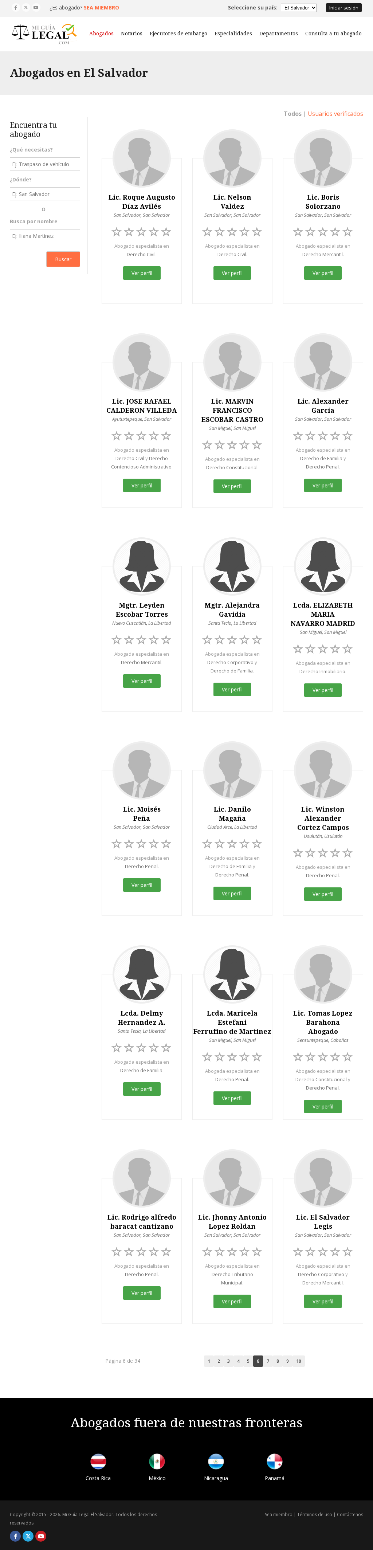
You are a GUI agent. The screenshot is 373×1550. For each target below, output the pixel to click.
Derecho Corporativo (230, 662)
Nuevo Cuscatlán (129, 623)
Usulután (313, 836)
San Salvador (127, 215)
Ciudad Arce (219, 827)
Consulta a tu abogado (333, 33)
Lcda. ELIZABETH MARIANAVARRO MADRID (323, 614)
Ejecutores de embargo (178, 33)
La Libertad (159, 623)
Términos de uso (314, 1514)
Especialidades (233, 33)
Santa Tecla (219, 623)
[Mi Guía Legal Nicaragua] (216, 1462)
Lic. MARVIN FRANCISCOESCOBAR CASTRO (232, 410)
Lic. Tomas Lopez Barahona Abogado (323, 1022)
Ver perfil (141, 273)
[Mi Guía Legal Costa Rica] (98, 1462)
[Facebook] (16, 7)
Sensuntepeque (312, 1040)
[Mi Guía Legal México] (157, 1462)
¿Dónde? (21, 179)
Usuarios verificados (335, 114)
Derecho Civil (141, 254)
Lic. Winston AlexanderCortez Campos (323, 818)
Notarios (131, 33)
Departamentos (278, 33)
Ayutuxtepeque (127, 419)
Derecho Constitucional (232, 467)
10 (298, 1361)
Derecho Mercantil (322, 254)
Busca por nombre (34, 221)
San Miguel (220, 428)
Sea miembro (278, 1514)
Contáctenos (350, 1514)
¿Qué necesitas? (31, 149)
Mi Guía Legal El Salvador (87, 1514)
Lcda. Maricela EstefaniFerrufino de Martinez (232, 1022)
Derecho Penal (322, 466)
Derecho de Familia (321, 458)
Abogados (101, 33)
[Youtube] (36, 7)
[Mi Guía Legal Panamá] (274, 1462)
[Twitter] (26, 7)
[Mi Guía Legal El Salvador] (44, 34)
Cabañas (339, 1040)
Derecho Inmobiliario (322, 671)
